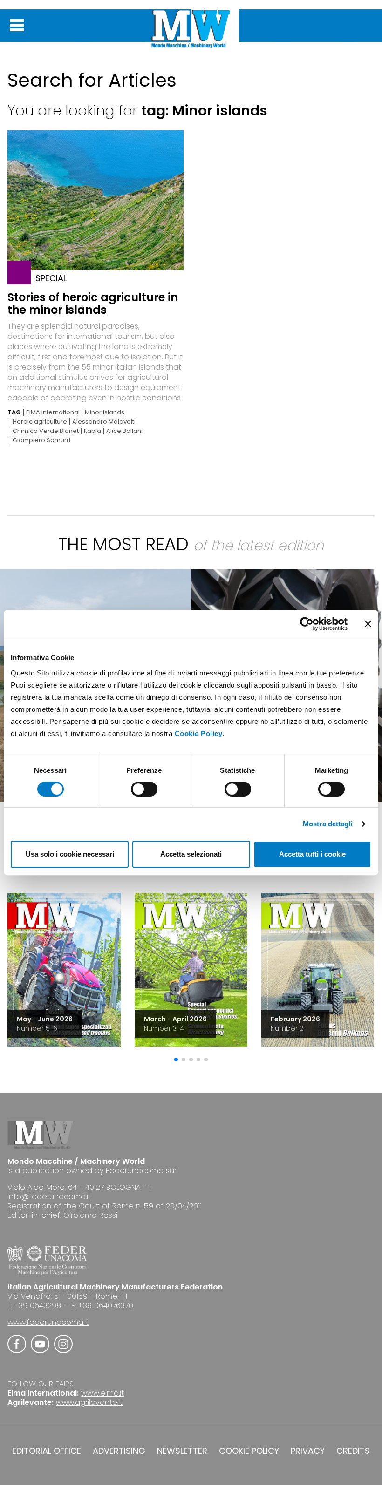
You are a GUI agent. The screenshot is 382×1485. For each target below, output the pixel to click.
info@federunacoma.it (49, 1196)
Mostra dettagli (328, 824)
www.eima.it (102, 1393)
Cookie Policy (199, 733)
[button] (176, 1059)
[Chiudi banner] (368, 624)
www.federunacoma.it (48, 1322)
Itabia (92, 431)
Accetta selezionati (191, 854)
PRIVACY (308, 1451)
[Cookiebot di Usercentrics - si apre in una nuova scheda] (307, 624)
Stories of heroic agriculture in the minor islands (92, 303)
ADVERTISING (119, 1451)
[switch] (144, 789)
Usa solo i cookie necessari (70, 854)
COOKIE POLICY (249, 1451)
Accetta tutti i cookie (312, 854)
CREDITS (353, 1451)
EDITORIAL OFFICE (46, 1451)
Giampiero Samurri (41, 440)
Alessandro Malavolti (104, 421)
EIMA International (53, 412)
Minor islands (104, 412)
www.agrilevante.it (89, 1402)
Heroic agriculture (40, 421)
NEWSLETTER (182, 1451)
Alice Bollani (124, 431)
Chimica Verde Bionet (46, 431)
